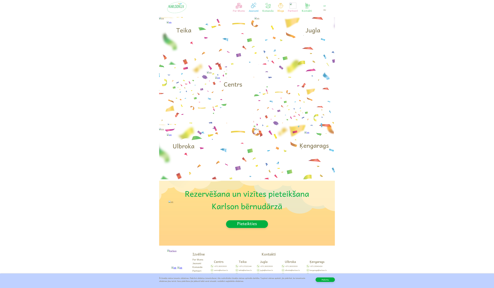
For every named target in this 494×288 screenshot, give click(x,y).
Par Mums (197, 259)
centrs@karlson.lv (221, 270)
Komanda (197, 267)
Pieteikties (247, 223)
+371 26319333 (220, 266)
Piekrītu (325, 279)
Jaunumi (196, 263)
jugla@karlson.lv (266, 270)
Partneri (196, 271)
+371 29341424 (316, 266)
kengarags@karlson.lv (318, 270)
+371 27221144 (245, 266)
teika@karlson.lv (245, 270)
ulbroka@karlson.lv (292, 270)
